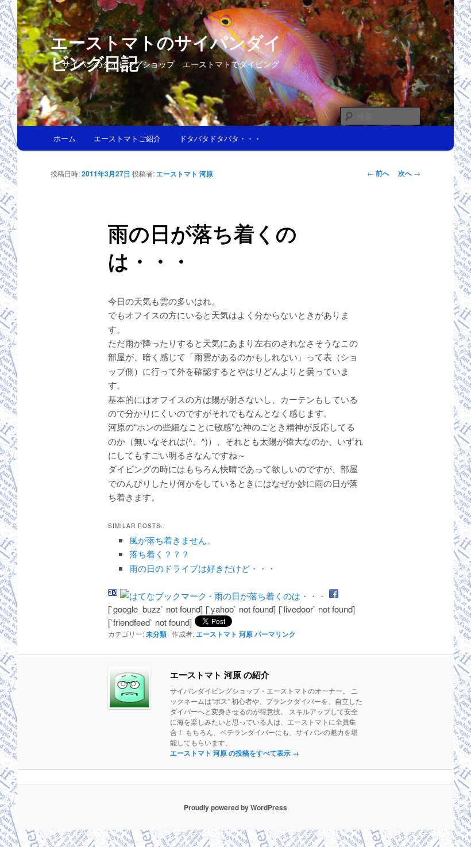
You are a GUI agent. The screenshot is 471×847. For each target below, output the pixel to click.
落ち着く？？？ (159, 554)
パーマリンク (275, 634)
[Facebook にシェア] (333, 596)
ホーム (64, 138)
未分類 (156, 634)
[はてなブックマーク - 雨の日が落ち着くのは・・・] (223, 596)
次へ (409, 173)
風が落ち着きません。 (172, 540)
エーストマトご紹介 (127, 138)
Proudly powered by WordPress (235, 807)
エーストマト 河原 (184, 173)
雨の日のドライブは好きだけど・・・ (202, 568)
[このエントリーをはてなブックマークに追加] (112, 596)
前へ (378, 173)
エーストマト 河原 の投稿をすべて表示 (234, 753)
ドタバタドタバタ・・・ (220, 138)
